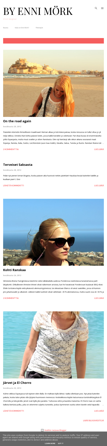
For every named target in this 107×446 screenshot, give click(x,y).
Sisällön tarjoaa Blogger (55, 430)
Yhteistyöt (39, 28)
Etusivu (5, 28)
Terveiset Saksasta (17, 164)
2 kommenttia (11, 149)
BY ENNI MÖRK (38, 10)
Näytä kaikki (95, 40)
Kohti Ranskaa (14, 270)
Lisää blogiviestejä (93, 420)
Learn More (50, 443)
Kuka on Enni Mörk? (22, 28)
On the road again (17, 121)
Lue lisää (99, 149)
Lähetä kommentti (13, 185)
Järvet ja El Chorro (17, 382)
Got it (60, 443)
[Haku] (96, 4)
